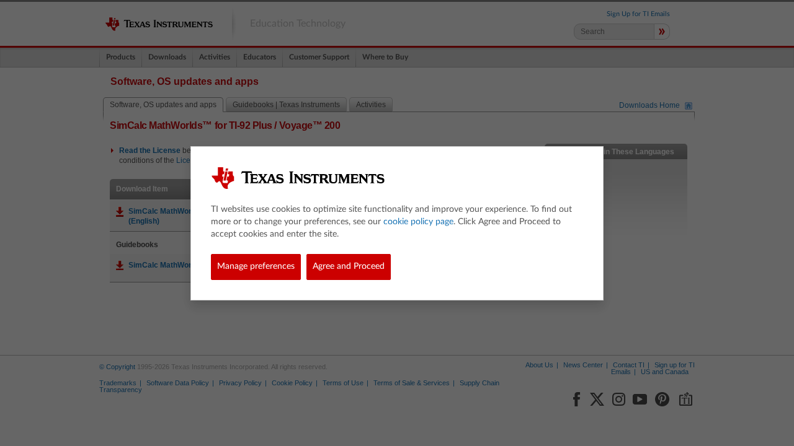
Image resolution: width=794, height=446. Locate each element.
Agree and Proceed (349, 266)
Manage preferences (256, 266)
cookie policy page (418, 221)
